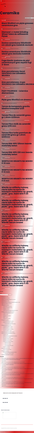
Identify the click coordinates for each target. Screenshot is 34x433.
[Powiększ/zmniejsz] (1, 431)
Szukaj (1, 293)
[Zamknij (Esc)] (6, 431)
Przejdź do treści (2, 0)
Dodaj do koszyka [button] (28, 28)
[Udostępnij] (4, 431)
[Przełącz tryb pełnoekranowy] (3, 431)
